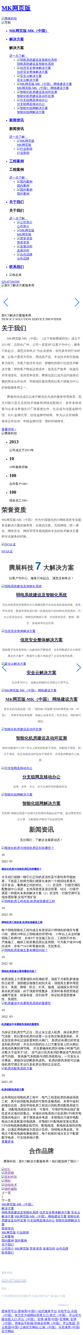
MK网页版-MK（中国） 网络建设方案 (43, 88)
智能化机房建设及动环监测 (35, 96)
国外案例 (23, 193)
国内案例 (23, 185)
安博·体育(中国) (48, 1319)
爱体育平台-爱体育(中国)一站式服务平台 (29, 1311)
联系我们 (16, 267)
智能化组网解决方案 (31, 112)
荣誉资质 (23, 242)
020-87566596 (10, 281)
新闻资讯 (16, 120)
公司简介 (23, 226)
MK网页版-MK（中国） (29, 31)
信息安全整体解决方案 (32, 72)
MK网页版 (16, 8)
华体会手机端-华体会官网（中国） (38, 1323)
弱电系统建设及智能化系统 (35, 63)
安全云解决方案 (28, 80)
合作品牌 (23, 258)
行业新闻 (23, 152)
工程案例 (16, 161)
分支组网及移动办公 (31, 104)
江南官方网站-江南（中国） (39, 1327)
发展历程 (23, 250)
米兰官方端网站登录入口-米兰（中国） (41, 1315)
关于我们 (16, 202)
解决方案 (16, 39)
